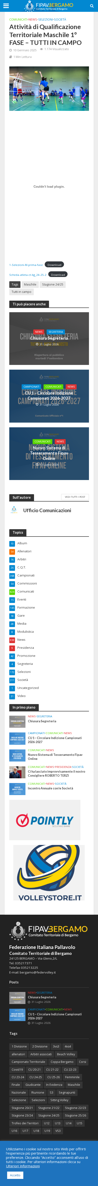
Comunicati (18, 19)
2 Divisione (40, 1046)
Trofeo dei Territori (25, 1123)
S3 (51, 1093)
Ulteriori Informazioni (23, 1166)
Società (60, 19)
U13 (57, 1123)
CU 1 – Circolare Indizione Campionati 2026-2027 (49, 395)
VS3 (58, 1131)
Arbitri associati (41, 1054)
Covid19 (17, 1070)
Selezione (19, 1100)
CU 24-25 (35, 1077)
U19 (47, 1131)
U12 (46, 1123)
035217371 (23, 963)
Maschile (30, 284)
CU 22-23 (70, 1070)
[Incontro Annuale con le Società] (17, 789)
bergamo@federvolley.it (38, 972)
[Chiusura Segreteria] (17, 721)
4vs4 (68, 1046)
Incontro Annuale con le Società (50, 788)
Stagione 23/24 (22, 1115)
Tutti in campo (21, 292)
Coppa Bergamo (62, 1062)
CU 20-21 (34, 1070)
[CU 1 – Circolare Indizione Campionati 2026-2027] (17, 738)
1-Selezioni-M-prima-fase (26, 265)
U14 (68, 1123)
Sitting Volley (59, 1100)
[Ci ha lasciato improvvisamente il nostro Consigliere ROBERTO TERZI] (17, 772)
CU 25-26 (53, 1077)
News (33, 19)
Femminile (72, 1077)
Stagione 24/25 (52, 284)
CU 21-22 (52, 1070)
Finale (16, 1085)
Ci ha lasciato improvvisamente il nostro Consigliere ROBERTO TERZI (56, 773)
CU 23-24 (18, 1077)
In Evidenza (54, 1085)
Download (54, 265)
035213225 (29, 967)
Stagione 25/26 (75, 1115)
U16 (14, 1131)
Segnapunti (67, 1093)
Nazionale (19, 1093)
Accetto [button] (15, 1175)
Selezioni (45, 19)
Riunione (37, 1093)
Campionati (31, 386)
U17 (25, 1131)
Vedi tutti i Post (75, 496)
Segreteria (56, 331)
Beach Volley (66, 1054)
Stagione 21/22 (48, 1108)
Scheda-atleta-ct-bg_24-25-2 (27, 275)
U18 (36, 1131)
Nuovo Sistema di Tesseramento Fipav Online (49, 453)
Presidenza (63, 767)
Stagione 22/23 (75, 1108)
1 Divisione (19, 1046)
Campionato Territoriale (28, 1062)
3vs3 (56, 1046)
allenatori (18, 1054)
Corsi (82, 1062)
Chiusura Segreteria (49, 338)
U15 (79, 1123)
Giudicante (33, 1085)
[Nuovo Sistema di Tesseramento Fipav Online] (17, 755)
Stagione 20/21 (22, 1108)
